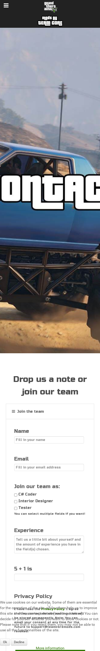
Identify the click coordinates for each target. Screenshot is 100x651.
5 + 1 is (23, 569)
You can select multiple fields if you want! (49, 514)
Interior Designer (35, 501)
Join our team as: (37, 486)
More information (50, 648)
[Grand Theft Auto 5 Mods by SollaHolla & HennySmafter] (50, 6)
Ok (5, 642)
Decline (19, 642)
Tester (25, 507)
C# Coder (27, 494)
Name (21, 431)
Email (21, 459)
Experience (28, 530)
